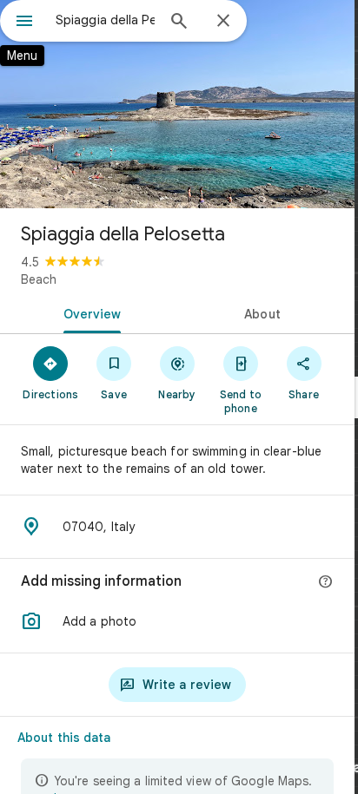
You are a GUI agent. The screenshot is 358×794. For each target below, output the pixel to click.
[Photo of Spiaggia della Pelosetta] (177, 104)
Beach (38, 279)
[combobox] (105, 20)
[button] (177, 621)
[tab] (88, 312)
